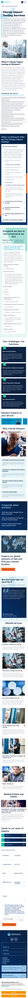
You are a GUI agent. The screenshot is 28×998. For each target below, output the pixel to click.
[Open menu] (25, 2)
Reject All (13, 992)
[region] (13, 988)
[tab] (8, 241)
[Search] (22, 2)
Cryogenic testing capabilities (13, 164)
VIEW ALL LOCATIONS (8, 569)
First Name (5, 855)
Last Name (17, 855)
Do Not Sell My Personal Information (13, 989)
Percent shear (9, 182)
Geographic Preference (17, 882)
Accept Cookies (13, 995)
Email (4, 873)
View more (3, 129)
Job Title (16, 864)
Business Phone (18, 873)
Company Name (7, 864)
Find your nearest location (8, 850)
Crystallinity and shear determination (15, 185)
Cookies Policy (5, 986)
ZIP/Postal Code (7, 882)
